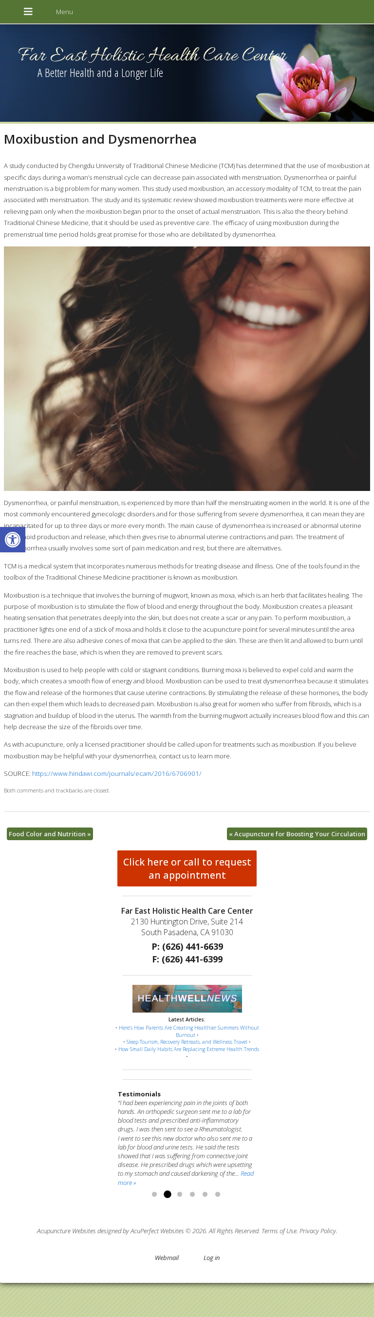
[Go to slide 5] (205, 1195)
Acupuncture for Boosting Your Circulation (297, 833)
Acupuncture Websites (66, 1230)
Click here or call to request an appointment (187, 868)
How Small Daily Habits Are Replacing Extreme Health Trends (188, 1049)
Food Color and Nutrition (50, 833)
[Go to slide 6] (218, 1195)
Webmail (167, 1257)
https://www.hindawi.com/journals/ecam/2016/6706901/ (117, 773)
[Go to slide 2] (167, 1195)
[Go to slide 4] (192, 1195)
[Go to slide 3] (180, 1195)
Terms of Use (279, 1230)
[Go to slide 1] (154, 1195)
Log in (212, 1257)
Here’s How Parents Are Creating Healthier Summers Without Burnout (189, 1031)
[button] (12, 539)
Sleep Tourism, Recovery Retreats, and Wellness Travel (187, 1041)
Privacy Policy (317, 1230)
